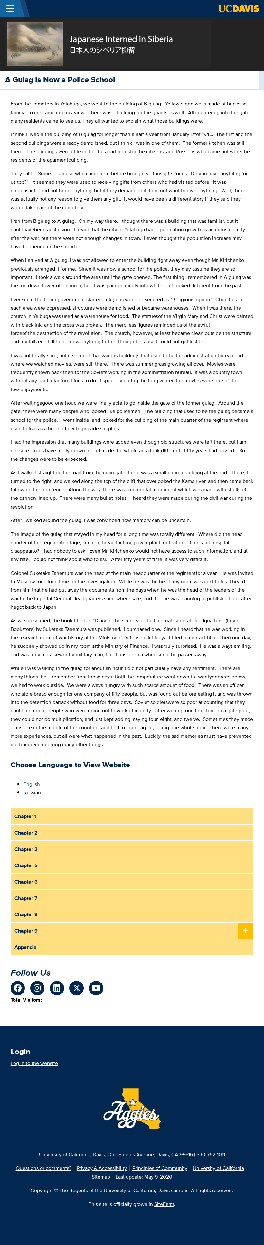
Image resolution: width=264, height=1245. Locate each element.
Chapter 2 (26, 832)
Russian (32, 792)
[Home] (108, 43)
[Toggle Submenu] (245, 931)
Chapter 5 (26, 865)
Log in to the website (34, 1063)
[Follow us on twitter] (76, 988)
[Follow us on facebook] (18, 988)
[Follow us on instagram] (37, 988)
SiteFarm (164, 1204)
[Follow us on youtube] (96, 988)
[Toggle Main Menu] (10, 8)
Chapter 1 (25, 816)
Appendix (25, 947)
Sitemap (101, 1177)
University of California (218, 1168)
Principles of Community (159, 1168)
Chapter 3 (25, 849)
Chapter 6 (26, 881)
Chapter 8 (26, 914)
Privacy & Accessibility (102, 1168)
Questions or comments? (43, 1168)
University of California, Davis (72, 1154)
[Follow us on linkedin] (57, 988)
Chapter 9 (26, 930)
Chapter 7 (25, 898)
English (32, 784)
